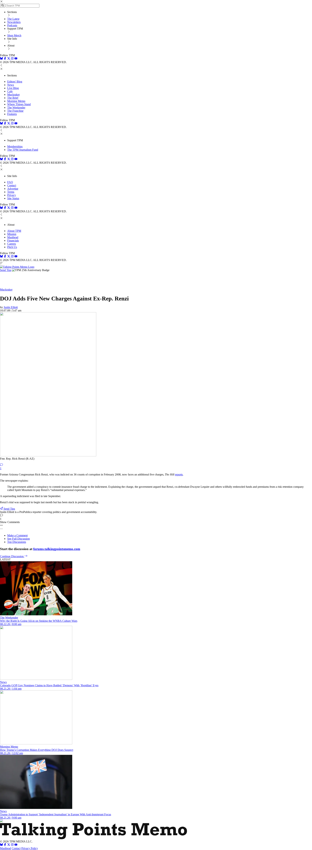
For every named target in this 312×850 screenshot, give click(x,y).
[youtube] (15, 58)
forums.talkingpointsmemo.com (56, 549)
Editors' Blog (14, 81)
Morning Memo (16, 101)
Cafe (10, 91)
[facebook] (5, 58)
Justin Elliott (11, 307)
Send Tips (5, 270)
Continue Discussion (12, 556)
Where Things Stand (19, 104)
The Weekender (16, 107)
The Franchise (15, 110)
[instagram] (12, 58)
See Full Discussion (18, 538)
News (10, 84)
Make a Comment (17, 535)
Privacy (11, 195)
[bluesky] (1, 58)
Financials (13, 240)
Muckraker (13, 94)
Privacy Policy (29, 848)
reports (179, 474)
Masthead (12, 237)
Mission (11, 234)
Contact (11, 185)
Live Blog (13, 88)
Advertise (12, 188)
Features (12, 114)
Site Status (13, 198)
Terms (10, 191)
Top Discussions (16, 541)
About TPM (14, 230)
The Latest (13, 18)
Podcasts (12, 25)
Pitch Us (12, 247)
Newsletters (14, 22)
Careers (11, 243)
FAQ (10, 182)
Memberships (15, 146)
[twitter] (8, 845)
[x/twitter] (9, 58)
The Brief (12, 97)
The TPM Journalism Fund (22, 149)
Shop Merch (14, 35)
